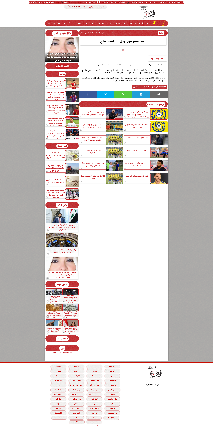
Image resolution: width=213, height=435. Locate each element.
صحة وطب (77, 23)
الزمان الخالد (76, 389)
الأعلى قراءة (62, 284)
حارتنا (94, 403)
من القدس (76, 408)
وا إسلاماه (112, 385)
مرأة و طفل (76, 399)
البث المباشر (58, 389)
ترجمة (58, 408)
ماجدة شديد (156, 58)
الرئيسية (112, 366)
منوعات (58, 375)
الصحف (58, 385)
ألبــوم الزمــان (94, 408)
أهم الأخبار (62, 205)
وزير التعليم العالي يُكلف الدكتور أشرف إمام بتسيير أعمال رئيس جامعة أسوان (56, 2)
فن (85, 23)
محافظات (112, 380)
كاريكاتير (58, 380)
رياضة (117, 23)
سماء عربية (76, 394)
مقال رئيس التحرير (62, 33)
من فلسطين (112, 413)
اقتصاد (101, 23)
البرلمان (112, 408)
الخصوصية (58, 413)
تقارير (124, 23)
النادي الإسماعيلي (140, 86)
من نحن (94, 413)
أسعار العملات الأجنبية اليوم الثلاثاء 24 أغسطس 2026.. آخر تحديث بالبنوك (126, 2)
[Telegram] (141, 94)
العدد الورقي (62, 66)
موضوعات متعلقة (156, 104)
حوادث (92, 23)
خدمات (112, 394)
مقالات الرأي (94, 385)
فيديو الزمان (112, 389)
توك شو (94, 399)
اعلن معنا (76, 413)
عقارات (58, 399)
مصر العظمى (76, 380)
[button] (74, 50)
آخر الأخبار (62, 146)
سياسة (133, 23)
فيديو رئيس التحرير (94, 389)
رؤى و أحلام (112, 399)
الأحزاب (76, 403)
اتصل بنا (111, 417)
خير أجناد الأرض (94, 394)
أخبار (141, 23)
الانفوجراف (58, 394)
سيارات (112, 403)
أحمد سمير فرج (158, 86)
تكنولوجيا (76, 375)
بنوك (58, 403)
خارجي (109, 23)
